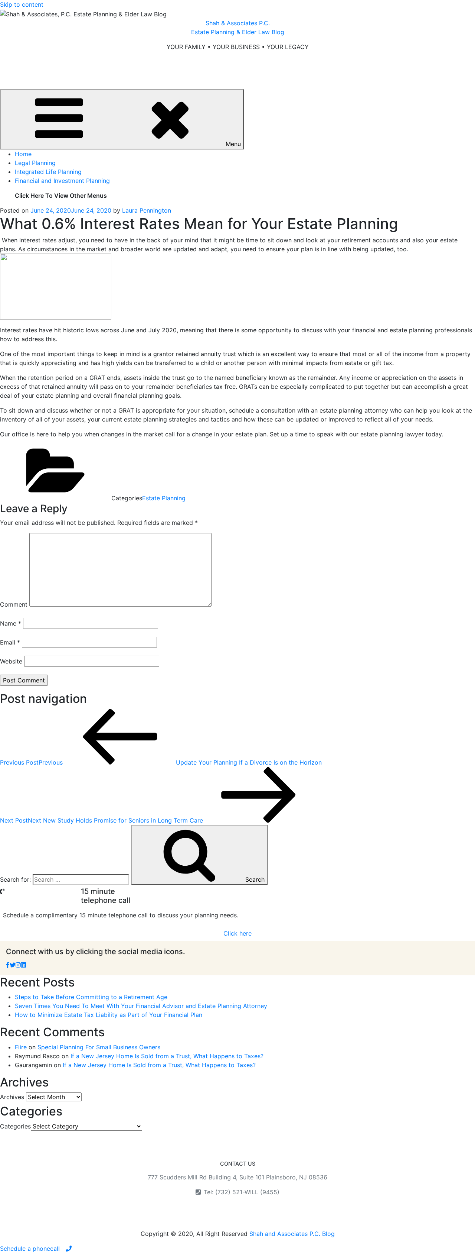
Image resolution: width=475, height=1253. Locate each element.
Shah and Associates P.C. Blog (292, 1233)
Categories (15, 1126)
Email (10, 642)
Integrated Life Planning (48, 171)
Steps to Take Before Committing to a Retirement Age (91, 997)
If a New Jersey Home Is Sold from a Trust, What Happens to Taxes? (167, 1056)
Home (23, 154)
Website (11, 661)
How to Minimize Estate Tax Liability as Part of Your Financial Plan (108, 1014)
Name (10, 623)
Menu (233, 144)
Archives (12, 1097)
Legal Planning (35, 163)
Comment (13, 604)
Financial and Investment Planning (62, 180)
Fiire (21, 1047)
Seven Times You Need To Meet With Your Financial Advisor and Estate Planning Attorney (141, 1006)
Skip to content (21, 4)
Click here (237, 933)
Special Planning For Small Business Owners (98, 1047)
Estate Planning (164, 498)
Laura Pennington (146, 210)
